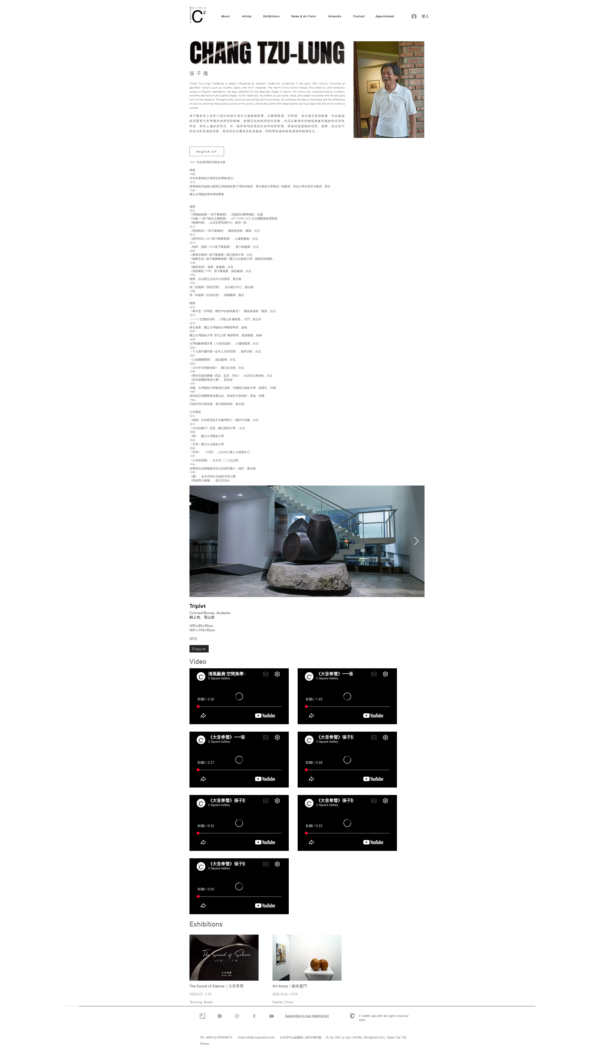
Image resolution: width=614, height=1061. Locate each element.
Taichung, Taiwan (201, 1002)
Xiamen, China (282, 1002)
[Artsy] (202, 1016)
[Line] (219, 1016)
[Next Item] (416, 541)
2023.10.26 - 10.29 (284, 994)
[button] (307, 1016)
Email (242, 1037)
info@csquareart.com (260, 1037)
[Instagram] (237, 1016)
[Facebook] (254, 1016)
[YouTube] (271, 1016)
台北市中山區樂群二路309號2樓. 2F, (305, 1037)
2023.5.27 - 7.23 (200, 994)
